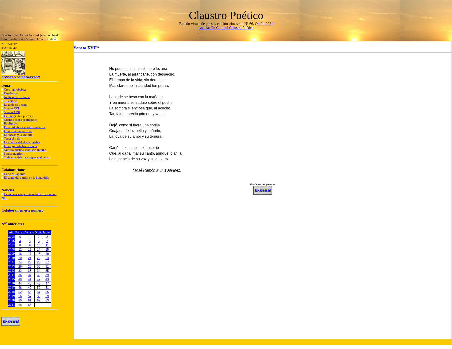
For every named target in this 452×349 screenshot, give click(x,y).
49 (29, 287)
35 (47, 271)
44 (20, 283)
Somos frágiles (13, 153)
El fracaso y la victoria (18, 134)
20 (20, 258)
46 (38, 283)
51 (47, 287)
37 (29, 275)
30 (38, 266)
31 (47, 266)
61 (29, 300)
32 (20, 271)
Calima (8, 116)
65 (29, 305)
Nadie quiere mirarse (17, 97)
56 (20, 296)
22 (38, 258)
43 (47, 279)
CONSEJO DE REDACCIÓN (20, 77)
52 (20, 292)
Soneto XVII (12, 112)
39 (47, 275)
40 (20, 279)
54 (38, 292)
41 (29, 279)
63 (47, 300)
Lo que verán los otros (18, 131)
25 (29, 262)
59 (47, 296)
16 (20, 254)
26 (38, 262)
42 (38, 279)
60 (20, 300)
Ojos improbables (15, 89)
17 (29, 254)
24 (20, 262)
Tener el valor (12, 138)
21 (29, 258)
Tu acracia (10, 101)
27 (47, 262)
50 (38, 287)
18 (38, 254)
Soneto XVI (11, 108)
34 (38, 271)
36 (20, 275)
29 (29, 266)
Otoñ (258, 24)
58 (38, 296)
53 (29, 292)
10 (38, 245)
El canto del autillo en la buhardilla (26, 177)
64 (20, 305)
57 (29, 296)
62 (38, 300)
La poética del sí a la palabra (22, 142)
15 (47, 249)
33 (29, 271)
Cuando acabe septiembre (20, 119)
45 (29, 283)
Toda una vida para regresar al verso (26, 157)
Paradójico (11, 93)
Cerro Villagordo (14, 174)
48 (20, 287)
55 (47, 292)
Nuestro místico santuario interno (25, 150)
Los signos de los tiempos (20, 146)
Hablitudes (11, 123)
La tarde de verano (16, 104)
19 (47, 254)
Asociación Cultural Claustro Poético (226, 28)
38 (38, 275)
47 (47, 283)
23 (47, 258)
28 (20, 266)
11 (47, 245)
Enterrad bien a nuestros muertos (24, 127)
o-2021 (267, 24)
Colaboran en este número (22, 210)
